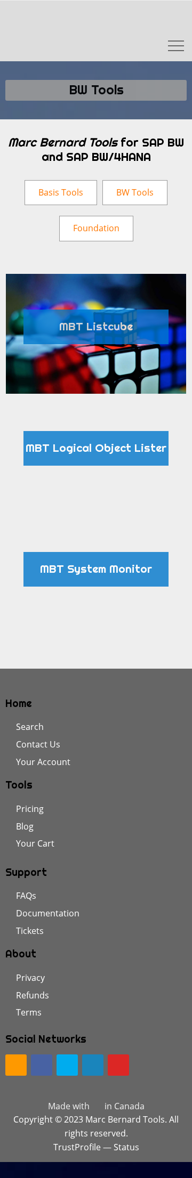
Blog (25, 826)
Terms (29, 1012)
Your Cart (35, 843)
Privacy (30, 978)
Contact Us (38, 744)
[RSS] (16, 1065)
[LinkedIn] (92, 1065)
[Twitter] (67, 1065)
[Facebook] (41, 1065)
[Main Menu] (168, 45)
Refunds (32, 995)
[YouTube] (118, 1065)
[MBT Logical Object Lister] (96, 454)
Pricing (30, 809)
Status (126, 1147)
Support (26, 872)
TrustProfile (77, 1147)
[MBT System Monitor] (96, 575)
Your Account (43, 762)
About (20, 953)
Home (18, 703)
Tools (19, 784)
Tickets (30, 931)
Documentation (47, 913)
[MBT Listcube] (96, 333)
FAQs (26, 895)
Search (30, 727)
